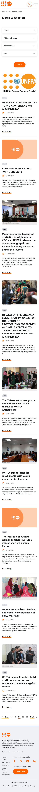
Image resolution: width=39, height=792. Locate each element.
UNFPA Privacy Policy (20, 786)
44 (19, 717)
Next (32, 717)
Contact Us (5, 765)
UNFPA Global (4, 758)
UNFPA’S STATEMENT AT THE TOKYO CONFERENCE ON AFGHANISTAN (19, 106)
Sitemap (32, 786)
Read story (6, 131)
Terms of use (7, 786)
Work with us (6, 762)
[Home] (6, 3)
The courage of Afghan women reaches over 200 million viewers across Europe (17, 541)
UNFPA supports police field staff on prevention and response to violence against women (19, 681)
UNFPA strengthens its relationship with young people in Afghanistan (16, 476)
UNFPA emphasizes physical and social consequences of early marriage (19, 612)
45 (23, 717)
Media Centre (4, 769)
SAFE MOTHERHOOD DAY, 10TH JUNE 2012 (17, 170)
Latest (9, 11)
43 (15, 717)
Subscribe (21, 771)
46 (27, 717)
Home (3, 11)
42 (11, 717)
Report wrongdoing (6, 774)
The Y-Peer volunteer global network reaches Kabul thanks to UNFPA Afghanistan (19, 405)
